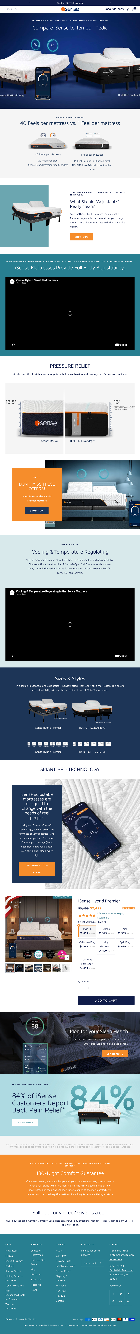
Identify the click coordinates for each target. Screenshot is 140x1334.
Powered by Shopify (26, 1319)
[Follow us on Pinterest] (113, 1301)
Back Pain (36, 1279)
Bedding (9, 1265)
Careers (60, 1300)
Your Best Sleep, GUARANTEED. (70, 3)
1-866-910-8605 (119, 1250)
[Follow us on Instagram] (128, 1294)
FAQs (59, 1250)
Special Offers (13, 1271)
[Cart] (133, 9)
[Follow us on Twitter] (121, 1294)
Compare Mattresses (37, 1252)
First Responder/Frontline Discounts (15, 1295)
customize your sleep (37, 869)
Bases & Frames (14, 1260)
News (34, 1289)
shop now (82, 237)
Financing (61, 1285)
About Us (36, 1274)
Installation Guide (65, 1265)
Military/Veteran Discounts (14, 1278)
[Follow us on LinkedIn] (128, 1301)
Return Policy (63, 1271)
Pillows (9, 1255)
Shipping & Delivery (62, 1278)
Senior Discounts (14, 1285)
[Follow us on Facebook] (113, 1294)
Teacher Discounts (10, 1306)
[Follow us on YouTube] (121, 1301)
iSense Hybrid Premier (99, 900)
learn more (115, 1054)
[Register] (100, 1263)
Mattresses (11, 1250)
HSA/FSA (61, 1290)
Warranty (61, 1255)
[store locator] (127, 9)
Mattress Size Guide (38, 1262)
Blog (33, 1269)
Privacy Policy (64, 1260)
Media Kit (36, 1284)
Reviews (60, 1295)
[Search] (16, 9)
